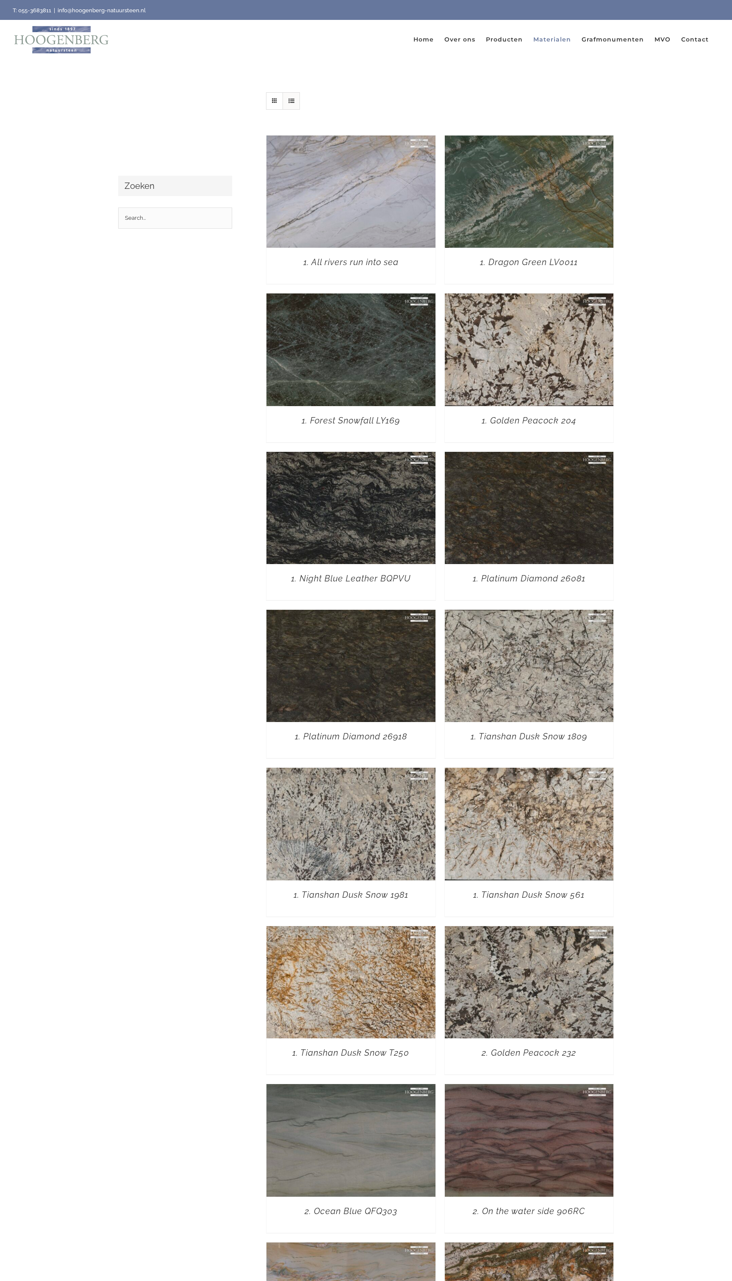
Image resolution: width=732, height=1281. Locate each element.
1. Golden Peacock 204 (529, 420)
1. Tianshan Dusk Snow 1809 (529, 736)
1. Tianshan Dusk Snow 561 (529, 895)
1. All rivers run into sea (351, 262)
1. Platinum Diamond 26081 (529, 578)
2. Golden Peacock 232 (529, 1053)
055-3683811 (34, 10)
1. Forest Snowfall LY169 (351, 420)
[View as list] (291, 101)
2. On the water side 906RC (529, 1211)
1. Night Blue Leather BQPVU (350, 578)
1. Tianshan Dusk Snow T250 (350, 1053)
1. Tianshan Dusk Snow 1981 (351, 895)
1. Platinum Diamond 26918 (351, 736)
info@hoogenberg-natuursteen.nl (102, 10)
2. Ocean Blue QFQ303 (351, 1211)
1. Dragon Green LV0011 (529, 262)
